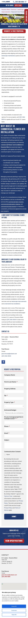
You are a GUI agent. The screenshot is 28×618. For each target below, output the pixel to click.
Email (6, 433)
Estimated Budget (10, 410)
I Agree (8, 454)
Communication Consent (12, 451)
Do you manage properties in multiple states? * (13, 417)
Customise (14, 610)
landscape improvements (19, 301)
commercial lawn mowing (15, 202)
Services (13, 9)
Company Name (9, 375)
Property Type (9, 402)
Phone (7, 426)
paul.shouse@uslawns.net (9, 353)
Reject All (14, 614)
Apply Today (18, 5)
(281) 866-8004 (19, 2)
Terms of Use (8, 496)
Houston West (6, 9)
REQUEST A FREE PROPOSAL (14, 31)
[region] (14, 604)
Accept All (14, 606)
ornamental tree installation (12, 304)
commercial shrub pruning (8, 206)
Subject (6, 440)
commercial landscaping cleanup (10, 204)
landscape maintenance (8, 55)
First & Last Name (10, 382)
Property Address (9, 389)
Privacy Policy (8, 508)
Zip (6, 395)
